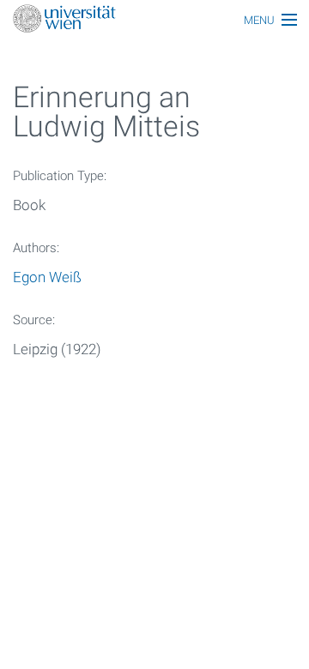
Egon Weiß (47, 277)
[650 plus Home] (154, 20)
